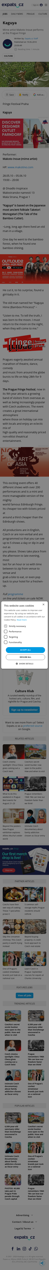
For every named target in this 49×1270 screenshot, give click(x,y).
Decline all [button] (25, 657)
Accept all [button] (25, 650)
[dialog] (24, 635)
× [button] (43, 605)
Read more (22, 619)
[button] (24, 663)
